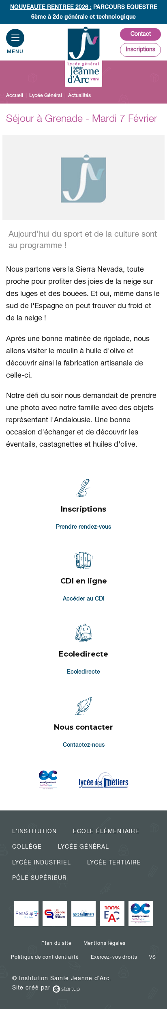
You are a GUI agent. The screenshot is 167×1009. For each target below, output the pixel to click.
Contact (141, 33)
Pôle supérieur (39, 878)
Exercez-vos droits (114, 957)
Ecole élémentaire (106, 831)
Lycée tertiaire (114, 862)
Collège (27, 846)
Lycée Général (83, 846)
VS (152, 957)
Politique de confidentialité (45, 957)
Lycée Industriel (41, 862)
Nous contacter (84, 723)
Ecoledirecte (84, 650)
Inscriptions (140, 49)
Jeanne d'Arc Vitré (83, 55)
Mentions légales (105, 943)
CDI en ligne (84, 577)
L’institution (34, 831)
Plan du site (56, 943)
